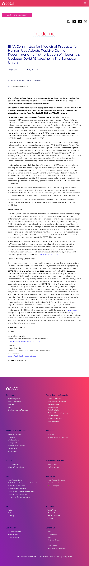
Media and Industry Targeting (58, 413)
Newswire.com (13, 534)
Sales (49, 537)
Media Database (53, 404)
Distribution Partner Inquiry (57, 548)
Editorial (50, 543)
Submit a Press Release (16, 467)
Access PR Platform (54, 399)
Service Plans (52, 464)
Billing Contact (52, 545)
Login (49, 531)
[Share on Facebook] (68, 21)
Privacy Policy (67, 557)
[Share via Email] (85, 21)
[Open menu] (85, 3)
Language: (12, 70)
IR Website (11, 437)
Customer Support (54, 540)
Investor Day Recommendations (19, 497)
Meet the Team (53, 513)
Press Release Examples (56, 483)
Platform (10, 513)
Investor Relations (54, 516)
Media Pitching (53, 407)
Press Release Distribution (57, 401)
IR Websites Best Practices (17, 488)
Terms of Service (54, 557)
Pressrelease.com (14, 537)
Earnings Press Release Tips (17, 494)
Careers (50, 518)
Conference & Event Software (58, 437)
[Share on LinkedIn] (80, 21)
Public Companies (14, 399)
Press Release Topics (15, 480)
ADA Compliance (13, 440)
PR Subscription (13, 464)
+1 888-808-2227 (53, 534)
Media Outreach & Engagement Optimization (23, 483)
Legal (9, 407)
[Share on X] (74, 21)
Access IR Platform (14, 434)
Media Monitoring (53, 410)
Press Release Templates (56, 480)
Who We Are (52, 510)
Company (11, 516)
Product (10, 510)
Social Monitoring (53, 415)
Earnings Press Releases (16, 445)
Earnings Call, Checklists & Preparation (21, 491)
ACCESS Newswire (14, 531)
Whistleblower (12, 451)
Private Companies (14, 401)
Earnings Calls (12, 443)
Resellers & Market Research (18, 410)
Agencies (11, 404)
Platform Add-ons (53, 467)
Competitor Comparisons (16, 486)
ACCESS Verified (53, 421)
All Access (51, 434)
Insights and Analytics (55, 418)
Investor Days (12, 448)
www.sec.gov (71, 310)
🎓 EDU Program (53, 486)
